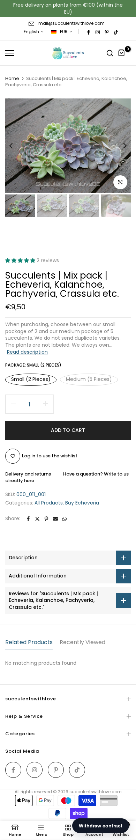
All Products (49, 503)
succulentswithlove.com (95, 792)
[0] (122, 53)
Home (12, 78)
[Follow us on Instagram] (97, 32)
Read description (27, 352)
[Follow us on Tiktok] (116, 32)
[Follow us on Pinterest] (106, 32)
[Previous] (16, 146)
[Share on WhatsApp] (64, 519)
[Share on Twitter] (37, 519)
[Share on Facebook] (28, 519)
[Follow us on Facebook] (88, 32)
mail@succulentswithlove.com (71, 23)
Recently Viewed (82, 642)
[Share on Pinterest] (46, 519)
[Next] (120, 146)
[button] (21, 260)
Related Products (29, 642)
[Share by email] (55, 519)
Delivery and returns (28, 474)
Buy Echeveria (82, 503)
